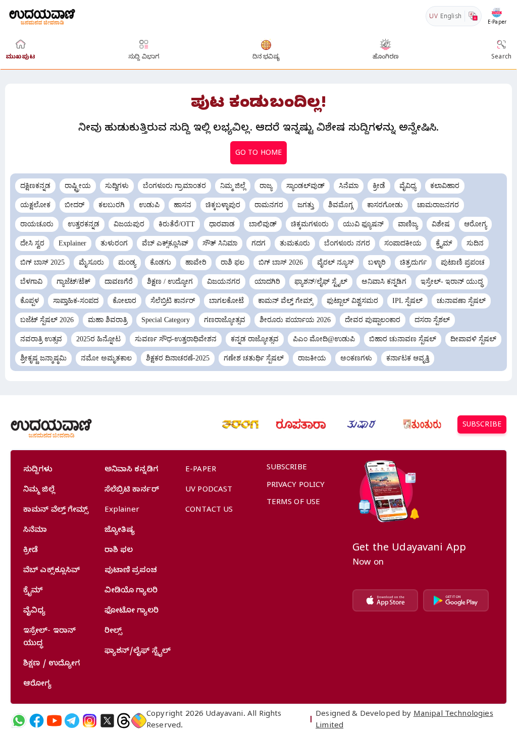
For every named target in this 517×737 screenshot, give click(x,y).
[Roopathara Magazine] (301, 424)
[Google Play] (456, 600)
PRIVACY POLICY (296, 486)
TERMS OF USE (294, 503)
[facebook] (36, 720)
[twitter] (107, 720)
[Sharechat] (138, 720)
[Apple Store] (385, 600)
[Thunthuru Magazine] (422, 424)
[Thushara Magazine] (361, 424)
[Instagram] (89, 720)
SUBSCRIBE (481, 426)
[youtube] (54, 720)
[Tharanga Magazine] (240, 424)
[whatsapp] (19, 720)
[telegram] (72, 720)
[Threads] (123, 720)
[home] (42, 16)
